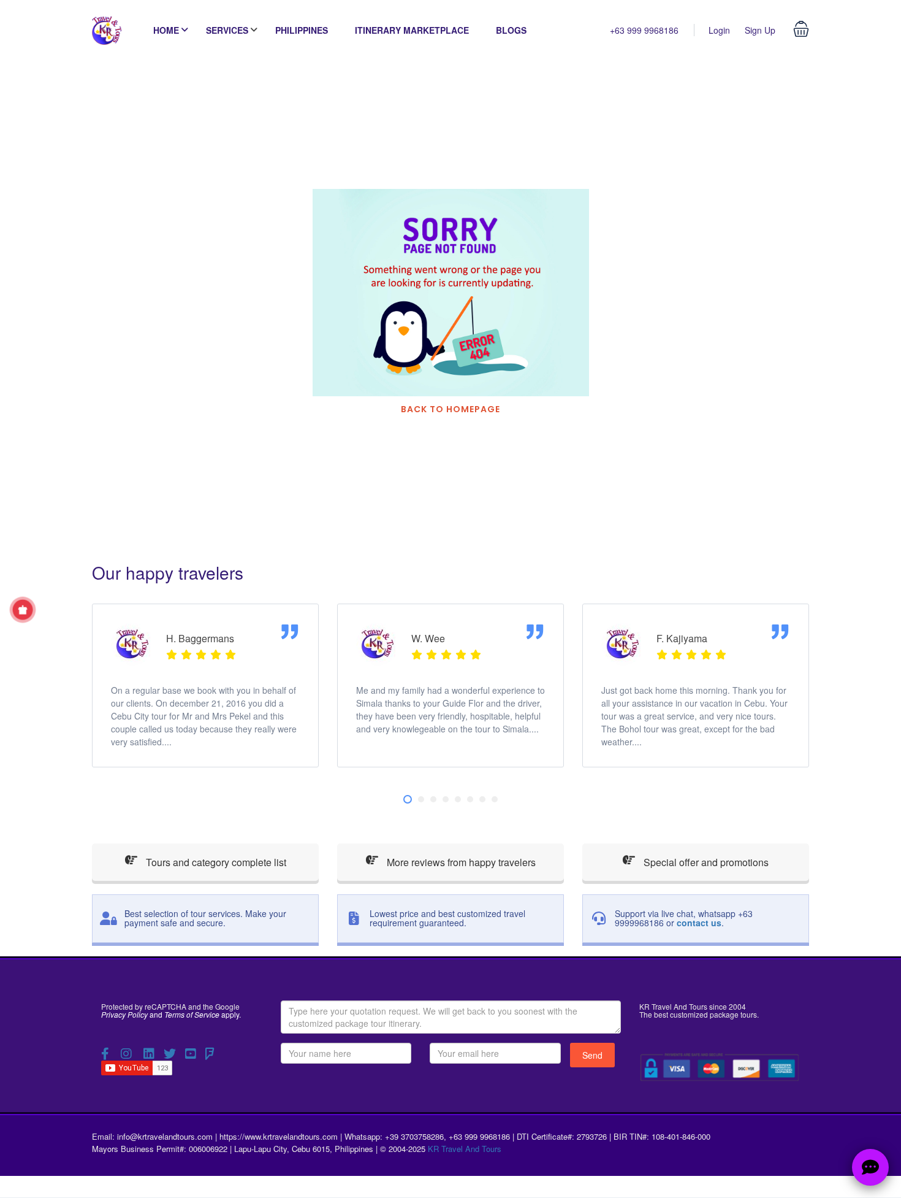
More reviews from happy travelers (460, 862)
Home (166, 30)
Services (227, 30)
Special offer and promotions (705, 862)
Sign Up (760, 30)
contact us (699, 922)
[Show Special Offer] (22, 609)
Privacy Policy (124, 1014)
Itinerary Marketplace (412, 30)
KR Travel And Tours (464, 1148)
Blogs (511, 30)
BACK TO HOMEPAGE (450, 409)
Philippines (301, 30)
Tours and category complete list (214, 862)
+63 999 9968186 (644, 30)
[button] (407, 799)
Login (719, 30)
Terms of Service (191, 1014)
